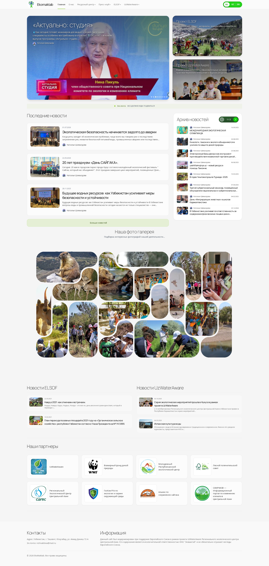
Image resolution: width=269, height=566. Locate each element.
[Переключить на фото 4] (157, 96)
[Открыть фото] (67, 267)
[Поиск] (218, 4)
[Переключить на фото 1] (151, 96)
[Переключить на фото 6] (162, 96)
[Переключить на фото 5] (160, 96)
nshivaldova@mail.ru (46, 543)
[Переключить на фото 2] (153, 96)
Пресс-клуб (104, 4)
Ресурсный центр (86, 4)
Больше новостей (98, 222)
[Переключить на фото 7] (164, 96)
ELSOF (117, 4)
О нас (71, 4)
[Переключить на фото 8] (166, 96)
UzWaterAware (131, 4)
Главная (61, 4)
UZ (232, 4)
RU (226, 4)
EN (238, 4)
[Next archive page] (235, 119)
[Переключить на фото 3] (155, 96)
